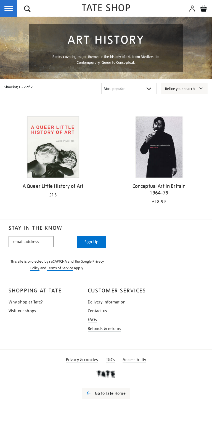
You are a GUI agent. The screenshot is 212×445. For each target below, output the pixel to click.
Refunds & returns (104, 328)
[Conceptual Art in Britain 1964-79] (159, 148)
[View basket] (203, 9)
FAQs (92, 320)
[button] (27, 10)
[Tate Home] (106, 374)
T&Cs (110, 360)
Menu (9, 9)
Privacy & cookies (82, 360)
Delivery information (107, 302)
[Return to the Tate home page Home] (106, 8)
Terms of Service (60, 268)
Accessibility (134, 360)
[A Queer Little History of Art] (53, 148)
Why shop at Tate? (26, 302)
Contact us (97, 311)
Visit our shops (22, 311)
